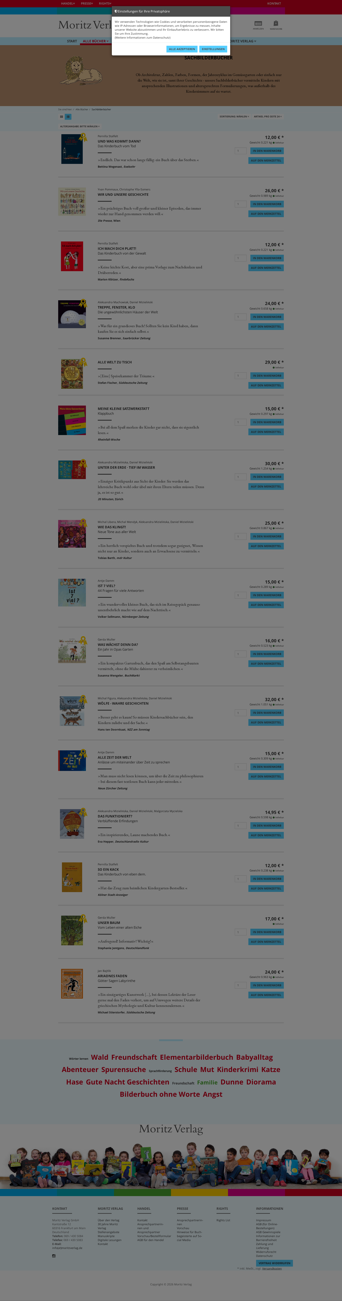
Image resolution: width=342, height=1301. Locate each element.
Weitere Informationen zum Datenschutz (143, 37)
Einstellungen (213, 49)
